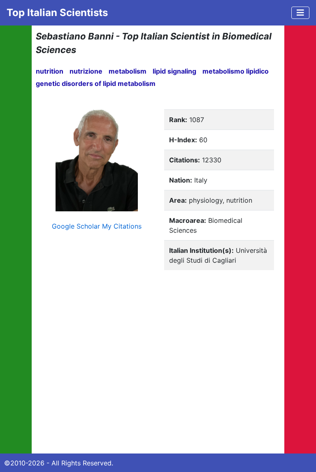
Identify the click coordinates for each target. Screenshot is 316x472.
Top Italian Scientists (57, 13)
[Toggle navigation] (300, 13)
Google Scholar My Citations (97, 226)
